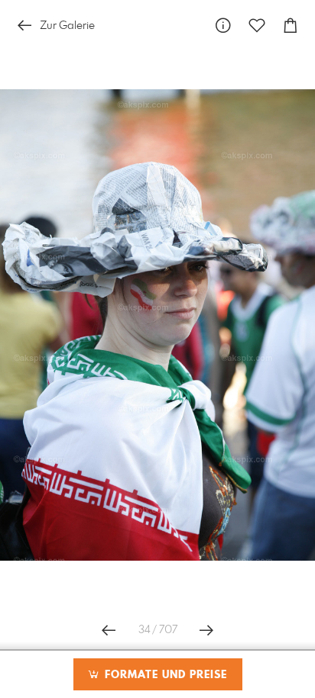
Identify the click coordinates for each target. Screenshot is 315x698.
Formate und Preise (164, 675)
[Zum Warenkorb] (290, 25)
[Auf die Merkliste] (257, 25)
